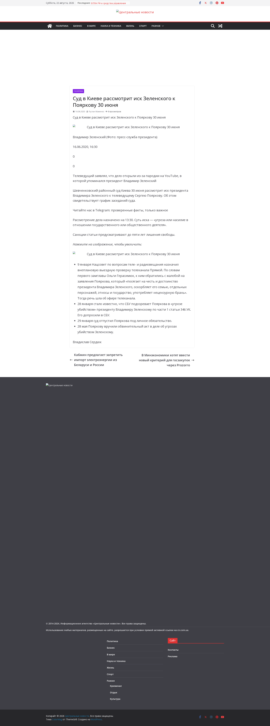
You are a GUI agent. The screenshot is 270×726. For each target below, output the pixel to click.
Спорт (143, 25)
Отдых (113, 692)
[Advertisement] (135, 62)
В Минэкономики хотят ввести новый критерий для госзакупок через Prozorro (164, 360)
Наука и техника (111, 25)
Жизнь (130, 25)
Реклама (172, 656)
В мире (91, 25)
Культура (115, 698)
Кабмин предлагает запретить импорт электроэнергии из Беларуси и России (98, 360)
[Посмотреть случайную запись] (220, 26)
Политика (62, 25)
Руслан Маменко (96, 111)
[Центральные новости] (49, 26)
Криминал (116, 685)
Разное (156, 25)
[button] (162, 26)
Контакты (173, 649)
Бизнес (77, 25)
